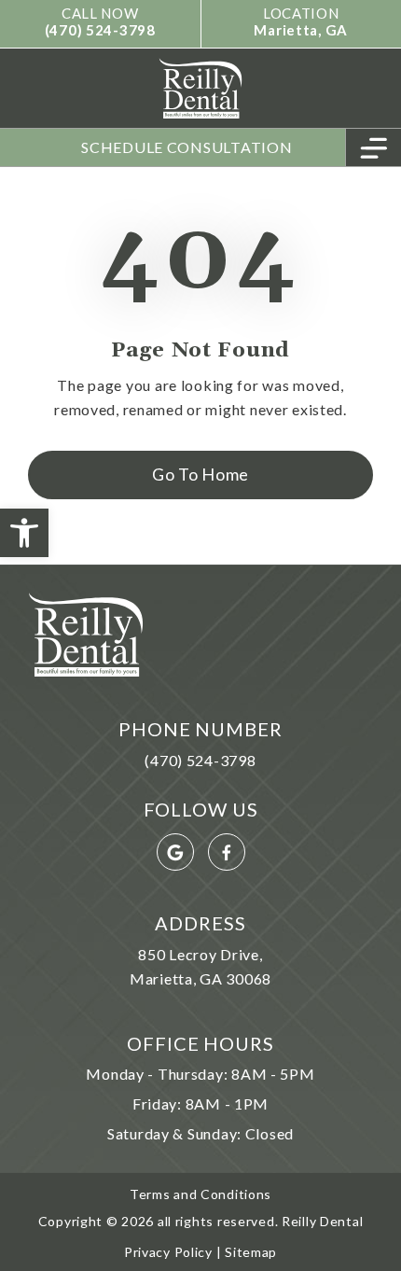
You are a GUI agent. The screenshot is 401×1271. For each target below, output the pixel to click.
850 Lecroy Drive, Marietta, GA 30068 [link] (200, 966)
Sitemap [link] (249, 1252)
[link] (24, 533)
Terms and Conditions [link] (200, 1194)
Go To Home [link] (200, 474)
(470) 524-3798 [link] (100, 29)
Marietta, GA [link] (301, 29)
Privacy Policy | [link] (173, 1252)
